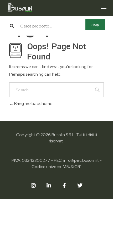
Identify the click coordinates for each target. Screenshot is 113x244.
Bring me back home (33, 103)
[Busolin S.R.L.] (20, 7)
